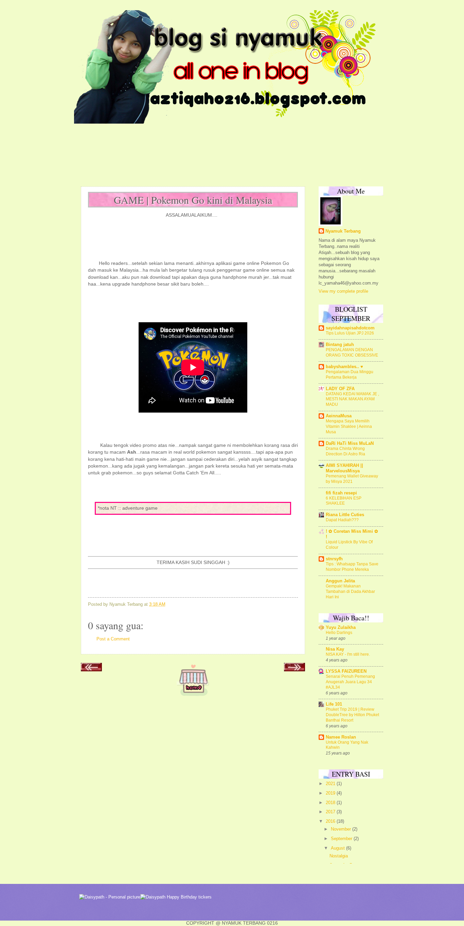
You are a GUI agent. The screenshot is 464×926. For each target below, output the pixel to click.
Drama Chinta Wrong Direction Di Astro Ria (345, 451)
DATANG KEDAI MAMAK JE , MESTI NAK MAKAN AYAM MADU (352, 399)
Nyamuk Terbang (343, 231)
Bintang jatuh (340, 344)
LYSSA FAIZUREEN (346, 671)
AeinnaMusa (339, 415)
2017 (331, 811)
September (342, 838)
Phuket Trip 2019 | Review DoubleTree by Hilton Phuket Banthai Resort (352, 715)
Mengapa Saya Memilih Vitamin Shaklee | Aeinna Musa (349, 426)
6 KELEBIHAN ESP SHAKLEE (343, 501)
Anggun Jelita (340, 580)
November (341, 829)
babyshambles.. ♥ (344, 366)
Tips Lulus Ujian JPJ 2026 (350, 333)
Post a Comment (113, 638)
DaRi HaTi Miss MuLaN (350, 443)
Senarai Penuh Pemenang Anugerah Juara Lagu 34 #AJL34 (350, 682)
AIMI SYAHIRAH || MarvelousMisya (344, 468)
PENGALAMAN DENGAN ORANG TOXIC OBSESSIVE (352, 352)
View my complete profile (343, 291)
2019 (331, 793)
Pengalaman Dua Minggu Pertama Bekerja (349, 374)
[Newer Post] (91, 669)
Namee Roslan (341, 737)
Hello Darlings (339, 632)
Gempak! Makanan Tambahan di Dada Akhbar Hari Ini (350, 591)
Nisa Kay (335, 649)
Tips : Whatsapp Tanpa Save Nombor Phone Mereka (352, 567)
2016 (331, 821)
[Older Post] (294, 669)
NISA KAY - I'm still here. (348, 654)
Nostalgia (338, 855)
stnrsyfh (334, 558)
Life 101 (334, 704)
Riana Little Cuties (345, 514)
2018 (331, 802)
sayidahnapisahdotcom (350, 327)
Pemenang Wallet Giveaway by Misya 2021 (352, 479)
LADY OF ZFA (340, 388)
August (338, 848)
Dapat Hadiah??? (342, 520)
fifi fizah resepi (341, 492)
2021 (331, 783)
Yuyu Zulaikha (341, 627)
